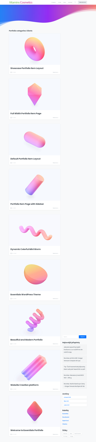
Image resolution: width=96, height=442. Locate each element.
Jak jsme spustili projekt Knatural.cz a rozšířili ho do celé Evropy (73, 349)
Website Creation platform (24, 384)
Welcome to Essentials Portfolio (26, 430)
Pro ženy (65, 436)
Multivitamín (77, 433)
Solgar (71, 436)
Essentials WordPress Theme (25, 294)
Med (71, 433)
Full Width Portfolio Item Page (25, 113)
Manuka (65, 433)
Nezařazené (65, 417)
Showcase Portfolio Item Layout (26, 68)
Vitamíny (64, 424)
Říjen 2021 (66, 401)
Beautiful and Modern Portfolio (26, 339)
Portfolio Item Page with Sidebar (27, 203)
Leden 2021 (66, 405)
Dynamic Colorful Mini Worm (25, 249)
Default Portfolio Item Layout (25, 158)
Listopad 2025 (67, 397)
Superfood (65, 420)
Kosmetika (65, 413)
